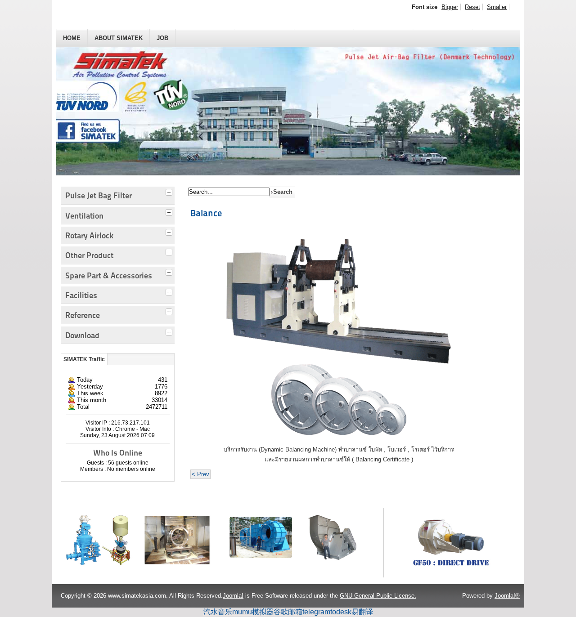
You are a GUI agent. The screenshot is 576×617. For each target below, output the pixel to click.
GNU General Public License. (378, 595)
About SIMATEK (118, 38)
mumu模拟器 (253, 612)
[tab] (170, 191)
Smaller (497, 7)
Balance (206, 213)
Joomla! (233, 595)
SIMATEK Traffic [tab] (84, 359)
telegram (316, 612)
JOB (162, 38)
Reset (472, 7)
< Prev (200, 474)
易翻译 (362, 612)
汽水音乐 (217, 612)
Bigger (449, 7)
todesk (340, 612)
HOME (72, 38)
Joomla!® (507, 595)
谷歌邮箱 (288, 612)
